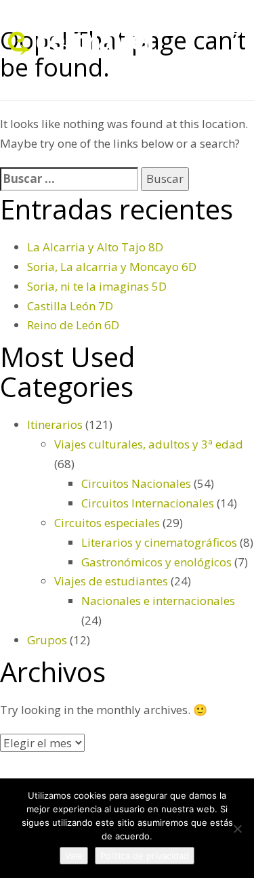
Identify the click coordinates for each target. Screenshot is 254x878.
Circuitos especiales (107, 522)
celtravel (94, 39)
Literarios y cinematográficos (159, 542)
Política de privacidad (144, 855)
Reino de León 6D (73, 325)
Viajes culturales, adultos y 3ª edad (148, 444)
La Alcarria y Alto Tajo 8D (95, 247)
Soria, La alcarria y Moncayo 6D (111, 266)
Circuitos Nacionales (136, 483)
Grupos (47, 640)
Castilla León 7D (70, 306)
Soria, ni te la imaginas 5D (97, 286)
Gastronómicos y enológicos (156, 562)
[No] (237, 828)
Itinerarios (55, 424)
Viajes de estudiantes (111, 581)
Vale (74, 855)
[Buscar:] (69, 179)
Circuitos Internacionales (147, 503)
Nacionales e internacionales (158, 600)
